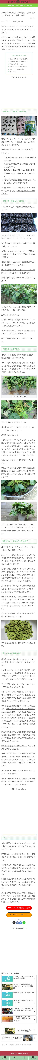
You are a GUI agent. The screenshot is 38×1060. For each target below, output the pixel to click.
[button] (4, 1058)
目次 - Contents (17, 55)
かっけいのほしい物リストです (20, 914)
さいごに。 (13, 71)
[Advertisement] (19, 93)
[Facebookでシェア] (17, 922)
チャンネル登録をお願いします (20, 908)
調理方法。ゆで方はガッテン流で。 (20, 66)
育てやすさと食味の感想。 (17, 69)
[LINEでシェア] (24, 922)
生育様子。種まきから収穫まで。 (19, 61)
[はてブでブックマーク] (20, 922)
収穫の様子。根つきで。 (16, 64)
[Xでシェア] (14, 922)
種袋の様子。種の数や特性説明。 (19, 59)
